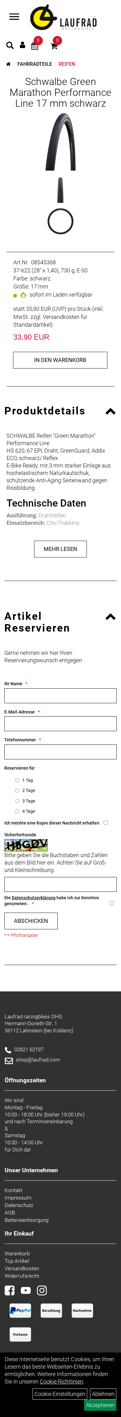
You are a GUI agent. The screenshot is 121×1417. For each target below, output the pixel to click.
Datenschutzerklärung (34, 897)
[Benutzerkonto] (22, 45)
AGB (10, 1212)
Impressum (18, 1198)
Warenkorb (17, 1253)
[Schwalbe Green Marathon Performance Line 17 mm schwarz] (60, 141)
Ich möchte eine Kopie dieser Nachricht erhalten (51, 822)
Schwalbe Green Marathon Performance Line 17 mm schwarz (60, 92)
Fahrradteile (34, 64)
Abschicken (31, 921)
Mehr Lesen (60, 549)
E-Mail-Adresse (19, 711)
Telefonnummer (20, 739)
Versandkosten (22, 1268)
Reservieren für (19, 768)
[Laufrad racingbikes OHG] (72, 17)
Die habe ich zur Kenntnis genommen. (51, 900)
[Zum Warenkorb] (54, 47)
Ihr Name (13, 683)
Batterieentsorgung (26, 1220)
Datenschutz (19, 1205)
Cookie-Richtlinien (61, 1381)
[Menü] (14, 17)
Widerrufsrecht (22, 1276)
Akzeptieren (100, 1405)
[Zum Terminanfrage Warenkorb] (34, 47)
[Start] (8, 64)
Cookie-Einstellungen (59, 1394)
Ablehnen (103, 1394)
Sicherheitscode (20, 834)
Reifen (67, 64)
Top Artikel (17, 1261)
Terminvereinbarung (50, 1121)
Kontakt (13, 1190)
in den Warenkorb (60, 360)
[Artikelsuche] (10, 46)
